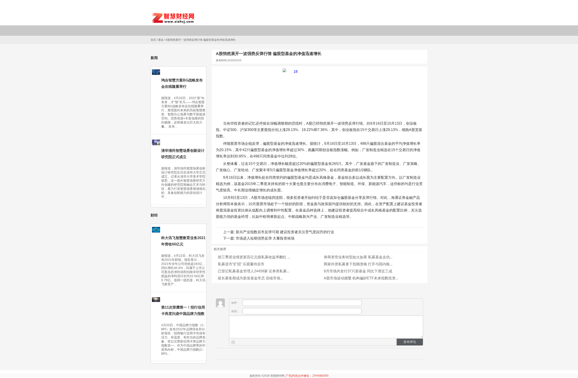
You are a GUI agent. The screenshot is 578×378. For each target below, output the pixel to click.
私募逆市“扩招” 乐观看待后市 (241, 264)
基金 (160, 39)
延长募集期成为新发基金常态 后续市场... (250, 278)
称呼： (235, 302)
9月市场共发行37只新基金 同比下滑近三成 (358, 271)
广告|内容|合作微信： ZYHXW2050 (307, 375)
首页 (153, 39)
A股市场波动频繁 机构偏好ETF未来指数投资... (361, 278)
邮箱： (235, 311)
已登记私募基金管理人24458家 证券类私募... (253, 271)
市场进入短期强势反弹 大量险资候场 (265, 238)
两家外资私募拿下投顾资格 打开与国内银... (358, 264)
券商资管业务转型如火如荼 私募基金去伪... (358, 257)
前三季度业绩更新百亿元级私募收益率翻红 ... (254, 257)
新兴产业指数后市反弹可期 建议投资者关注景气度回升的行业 (285, 232)
